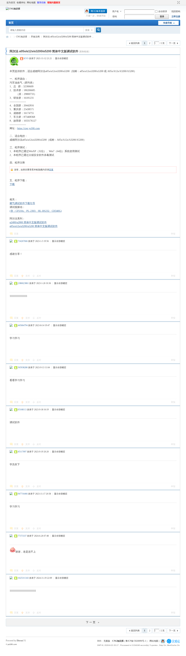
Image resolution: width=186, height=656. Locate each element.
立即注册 (175, 16)
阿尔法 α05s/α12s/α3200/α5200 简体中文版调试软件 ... (68, 36)
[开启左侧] (6, 51)
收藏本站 (21, 2)
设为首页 (11, 2)
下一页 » (93, 622)
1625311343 (23, 578)
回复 (51, 169)
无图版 (107, 641)
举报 (173, 233)
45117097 (22, 451)
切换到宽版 (178, 2)
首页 (11, 22)
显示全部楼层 (61, 58)
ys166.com (12, 644)
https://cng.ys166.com (28, 128)
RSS (99, 641)
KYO (26, 58)
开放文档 (35, 36)
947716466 (23, 493)
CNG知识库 (7, 36)
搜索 (87, 30)
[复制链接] (84, 51)
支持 (27, 276)
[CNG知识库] (13, 8)
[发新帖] (13, 43)
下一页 (172, 43)
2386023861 (23, 283)
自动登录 (162, 11)
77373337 (22, 536)
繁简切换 (41, 2)
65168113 (22, 409)
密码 (114, 16)
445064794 (23, 325)
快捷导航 (167, 23)
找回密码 (175, 11)
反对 (39, 276)
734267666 (23, 241)
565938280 (23, 367)
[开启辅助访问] (175, 2)
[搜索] (97, 30)
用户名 (115, 11)
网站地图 (31, 2)
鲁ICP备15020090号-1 (136, 641)
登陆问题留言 (53, 2)
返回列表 (135, 43)
